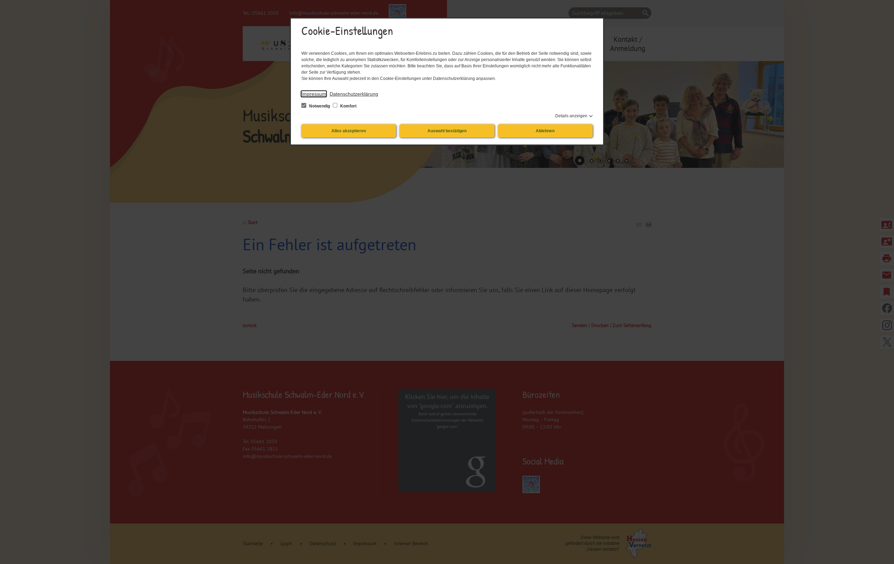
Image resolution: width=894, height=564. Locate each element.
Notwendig (319, 106)
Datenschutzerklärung (354, 94)
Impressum (313, 94)
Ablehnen (545, 130)
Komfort (348, 106)
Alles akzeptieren (348, 130)
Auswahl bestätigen (447, 130)
